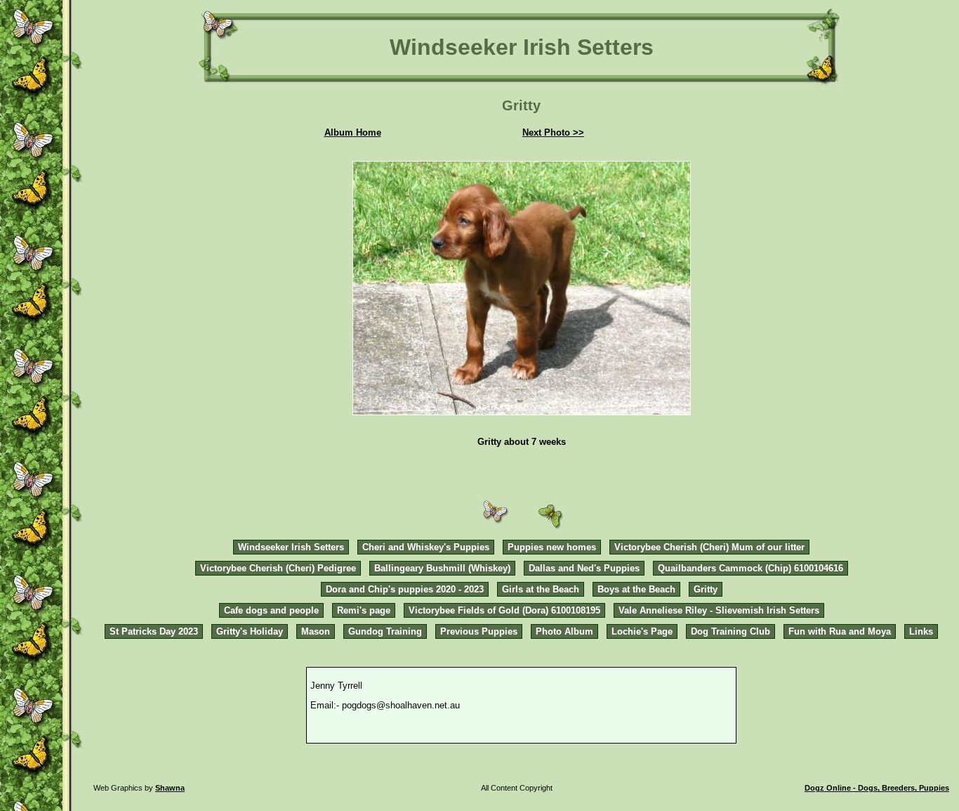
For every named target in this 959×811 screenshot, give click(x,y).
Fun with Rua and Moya (839, 631)
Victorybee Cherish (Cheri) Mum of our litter (709, 547)
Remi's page (363, 610)
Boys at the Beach (636, 589)
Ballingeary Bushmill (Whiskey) (442, 568)
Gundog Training (385, 631)
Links (921, 631)
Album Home (352, 132)
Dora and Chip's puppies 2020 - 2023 (405, 589)
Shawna (170, 788)
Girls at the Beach (540, 589)
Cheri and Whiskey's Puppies (425, 547)
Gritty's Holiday (249, 631)
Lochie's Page (642, 631)
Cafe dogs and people (271, 610)
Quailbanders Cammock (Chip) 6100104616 (750, 568)
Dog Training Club (730, 631)
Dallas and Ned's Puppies (584, 568)
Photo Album (564, 631)
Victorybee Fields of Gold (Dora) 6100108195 (504, 610)
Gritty (705, 589)
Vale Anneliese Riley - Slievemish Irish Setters (719, 610)
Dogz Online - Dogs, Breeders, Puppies (877, 788)
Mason (315, 631)
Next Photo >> (553, 132)
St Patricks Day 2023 (154, 631)
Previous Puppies (478, 631)
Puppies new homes (552, 547)
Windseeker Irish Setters (291, 547)
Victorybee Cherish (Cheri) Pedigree (278, 568)
